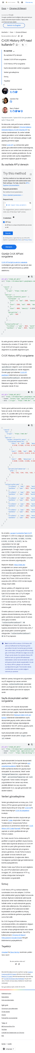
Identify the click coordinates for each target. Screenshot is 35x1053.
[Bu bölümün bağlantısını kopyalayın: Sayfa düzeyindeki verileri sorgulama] (15, 701)
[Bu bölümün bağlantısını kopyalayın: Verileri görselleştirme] (26, 797)
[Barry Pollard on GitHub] (14, 111)
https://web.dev (19, 565)
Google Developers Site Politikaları (14, 979)
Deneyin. (9, 247)
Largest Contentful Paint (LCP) (21, 533)
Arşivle (4, 1015)
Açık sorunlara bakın (8, 1000)
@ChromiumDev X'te (8, 1026)
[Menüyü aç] (3, 2)
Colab (10, 820)
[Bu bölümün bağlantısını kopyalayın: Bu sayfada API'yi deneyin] (30, 165)
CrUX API (10, 145)
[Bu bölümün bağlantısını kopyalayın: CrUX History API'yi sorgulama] (3, 358)
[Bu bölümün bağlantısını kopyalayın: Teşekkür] (13, 946)
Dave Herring (14, 952)
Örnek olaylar (6, 1012)
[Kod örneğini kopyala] (31, 276)
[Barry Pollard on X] (11, 111)
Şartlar (4, 1044)
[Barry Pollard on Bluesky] (19, 111)
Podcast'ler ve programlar (9, 1018)
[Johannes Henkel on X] (11, 92)
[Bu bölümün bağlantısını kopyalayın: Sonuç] (10, 884)
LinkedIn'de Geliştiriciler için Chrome (13, 1032)
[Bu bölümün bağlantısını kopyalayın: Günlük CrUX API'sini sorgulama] (15, 257)
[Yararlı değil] (21, 36)
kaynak (17, 829)
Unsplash (5, 952)
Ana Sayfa (5, 32)
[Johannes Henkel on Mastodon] (16, 92)
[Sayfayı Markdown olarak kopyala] (23, 45)
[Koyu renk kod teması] (28, 276)
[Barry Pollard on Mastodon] (16, 111)
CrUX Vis (28, 808)
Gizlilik (9, 1044)
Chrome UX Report (17, 8)
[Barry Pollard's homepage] (22, 111)
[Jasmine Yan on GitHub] (11, 102)
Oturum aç (29, 2)
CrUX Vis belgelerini (22, 811)
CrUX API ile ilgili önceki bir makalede (14, 262)
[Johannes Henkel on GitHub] (14, 92)
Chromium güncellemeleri (10, 1008)
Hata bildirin (5, 997)
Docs (4, 8)
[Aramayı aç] (18, 2)
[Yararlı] (18, 36)
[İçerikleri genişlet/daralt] (14, 51)
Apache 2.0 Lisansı (7, 976)
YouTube (4, 1029)
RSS (3, 1036)
